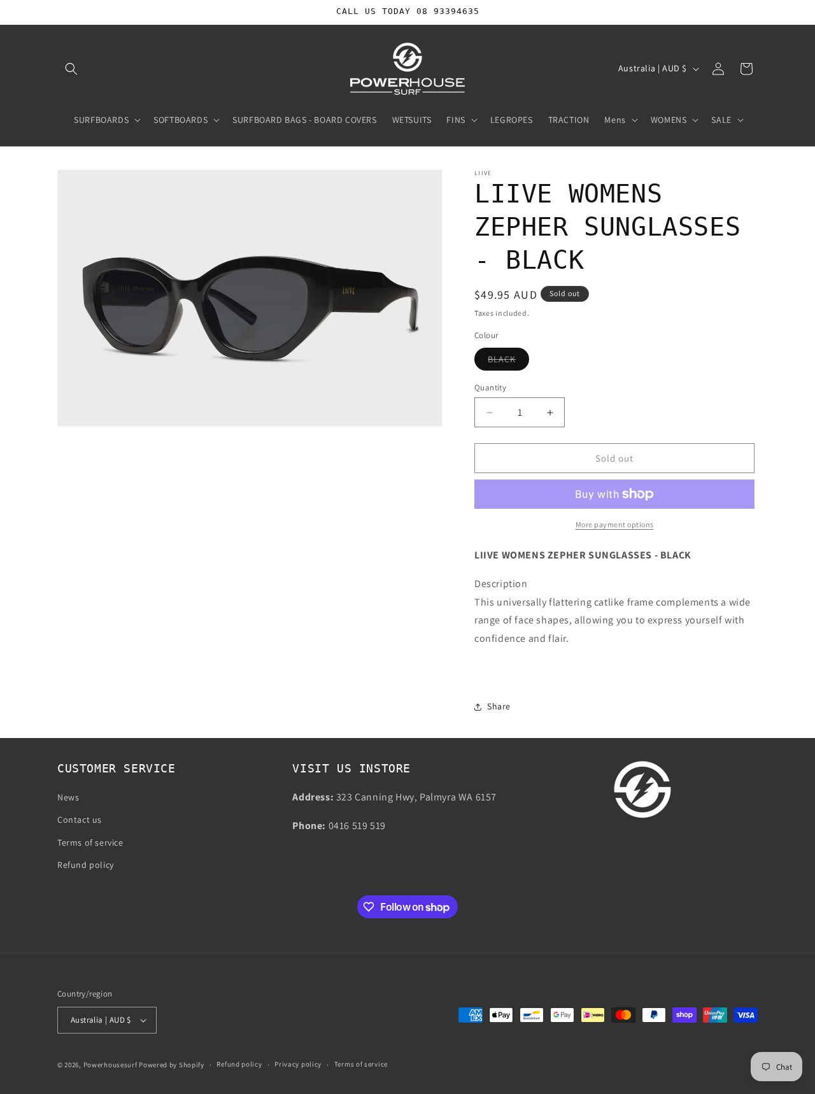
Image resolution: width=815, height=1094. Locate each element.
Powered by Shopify (171, 1064)
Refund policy (85, 864)
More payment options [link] (615, 524)
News (68, 797)
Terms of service (90, 842)
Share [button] (499, 706)
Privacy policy (298, 1064)
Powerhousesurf (110, 1064)
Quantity (490, 387)
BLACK (508, 362)
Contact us (79, 820)
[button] (71, 69)
